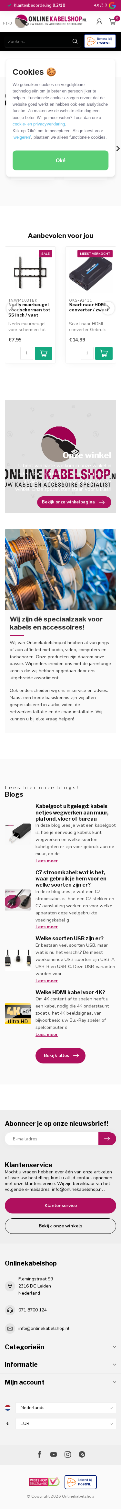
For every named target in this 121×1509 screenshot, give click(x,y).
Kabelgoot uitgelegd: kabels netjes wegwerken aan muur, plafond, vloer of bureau (71, 812)
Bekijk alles (56, 1055)
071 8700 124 (32, 1310)
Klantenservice (61, 1205)
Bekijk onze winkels (60, 1226)
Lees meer (46, 861)
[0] (112, 21)
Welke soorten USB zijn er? (69, 938)
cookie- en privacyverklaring (39, 124)
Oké (61, 160)
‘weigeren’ (22, 137)
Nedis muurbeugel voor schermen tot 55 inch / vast (29, 310)
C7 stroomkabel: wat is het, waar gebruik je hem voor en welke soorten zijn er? (70, 878)
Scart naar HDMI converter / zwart (89, 307)
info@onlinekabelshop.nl (77, 1189)
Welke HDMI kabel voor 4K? (70, 992)
